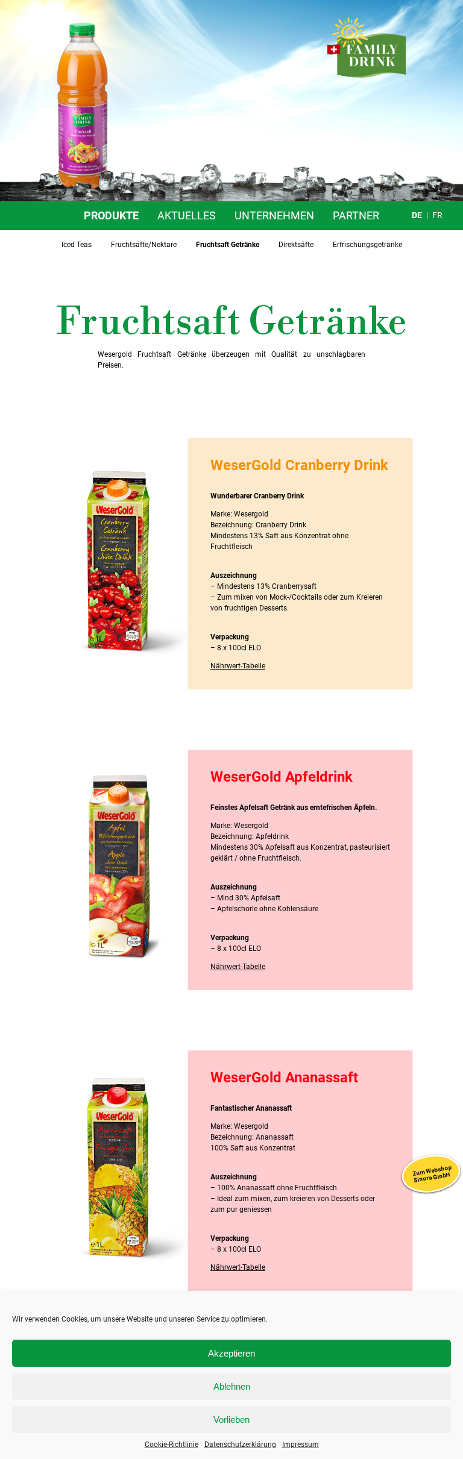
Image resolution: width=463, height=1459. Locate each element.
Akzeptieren (231, 1353)
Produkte (111, 215)
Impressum (300, 1444)
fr (437, 215)
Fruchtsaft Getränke (227, 244)
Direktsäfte (296, 244)
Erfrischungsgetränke (367, 244)
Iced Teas (76, 244)
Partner (356, 215)
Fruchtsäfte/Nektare (144, 244)
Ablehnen (231, 1386)
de (417, 215)
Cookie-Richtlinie (171, 1444)
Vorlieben (231, 1419)
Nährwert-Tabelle (237, 666)
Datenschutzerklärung (240, 1444)
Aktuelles (186, 215)
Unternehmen (274, 215)
